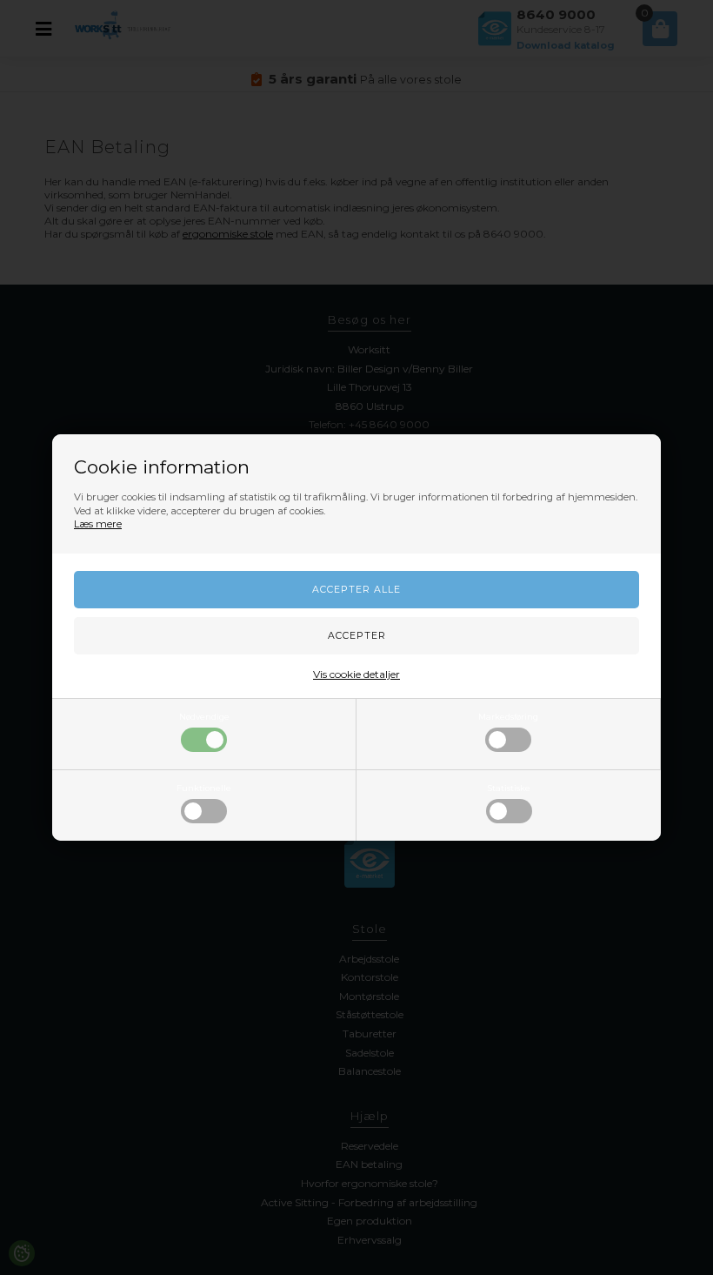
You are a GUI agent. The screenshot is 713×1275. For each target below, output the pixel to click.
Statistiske (509, 788)
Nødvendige (204, 716)
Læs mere (98, 524)
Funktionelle (204, 788)
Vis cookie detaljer (356, 674)
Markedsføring (508, 716)
